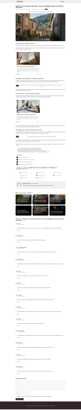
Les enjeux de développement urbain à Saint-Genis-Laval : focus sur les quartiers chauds (23, 200)
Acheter (46, 9)
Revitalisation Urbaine (24, 168)
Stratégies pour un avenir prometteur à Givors (26, 164)
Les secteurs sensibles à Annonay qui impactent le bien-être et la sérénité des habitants (23, 211)
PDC (50, 405)
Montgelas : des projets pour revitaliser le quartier (26, 159)
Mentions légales (37, 405)
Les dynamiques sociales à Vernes (24, 157)
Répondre (18, 230)
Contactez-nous (46, 405)
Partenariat (53, 405)
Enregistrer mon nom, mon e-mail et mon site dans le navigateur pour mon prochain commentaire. (34, 396)
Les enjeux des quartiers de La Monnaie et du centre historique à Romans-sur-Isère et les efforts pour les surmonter (56, 199)
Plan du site (42, 405)
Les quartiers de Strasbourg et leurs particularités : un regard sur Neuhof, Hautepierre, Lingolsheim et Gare (39, 210)
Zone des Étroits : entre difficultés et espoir (25, 161)
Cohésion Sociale (21, 167)
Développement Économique (37, 167)
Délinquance (28, 167)
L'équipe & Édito (32, 405)
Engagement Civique (46, 167)
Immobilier (62, 1)
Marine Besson (35, 183)
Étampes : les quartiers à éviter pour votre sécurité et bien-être (56, 212)
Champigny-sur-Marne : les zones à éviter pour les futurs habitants (39, 201)
